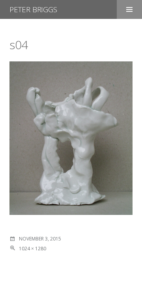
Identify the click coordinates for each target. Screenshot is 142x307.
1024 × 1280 (32, 248)
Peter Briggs (33, 9)
